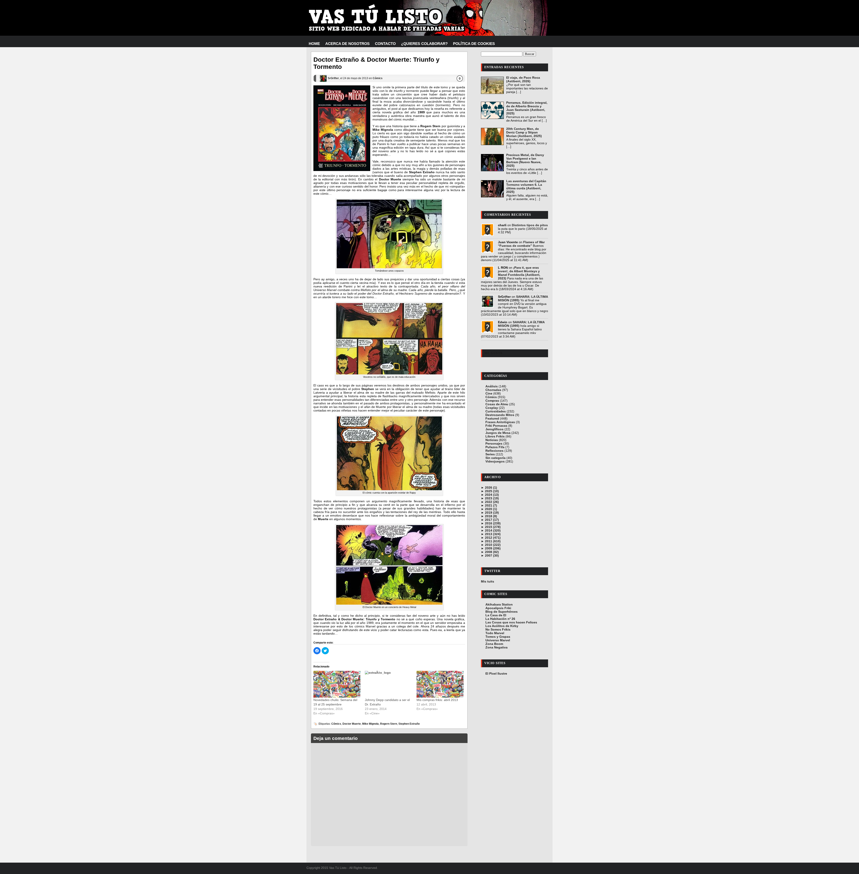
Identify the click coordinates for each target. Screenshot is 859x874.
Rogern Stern (388, 723)
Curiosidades (495, 411)
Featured (492, 418)
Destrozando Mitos (499, 415)
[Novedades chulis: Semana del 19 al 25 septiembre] (336, 684)
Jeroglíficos (494, 429)
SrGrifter (333, 78)
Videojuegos (495, 461)
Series (490, 454)
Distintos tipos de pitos (530, 225)
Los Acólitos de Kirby (501, 626)
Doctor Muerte (351, 723)
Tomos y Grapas (497, 636)
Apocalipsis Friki (498, 608)
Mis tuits (487, 581)
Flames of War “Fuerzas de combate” (521, 243)
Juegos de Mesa (497, 433)
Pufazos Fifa (494, 447)
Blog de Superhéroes (501, 611)
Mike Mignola (370, 723)
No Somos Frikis (497, 629)
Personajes (493, 443)
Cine (488, 393)
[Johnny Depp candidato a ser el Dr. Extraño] (388, 684)
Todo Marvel (494, 633)
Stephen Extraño (409, 723)
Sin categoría (495, 458)
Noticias (491, 440)
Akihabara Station (499, 604)
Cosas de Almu (496, 404)
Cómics (378, 78)
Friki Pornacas (496, 425)
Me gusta (493, 353)
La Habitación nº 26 (500, 619)
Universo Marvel (497, 640)
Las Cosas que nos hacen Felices (511, 622)
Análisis (491, 386)
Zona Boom (494, 644)
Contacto (385, 44)
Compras (492, 400)
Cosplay (491, 408)
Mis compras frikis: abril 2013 (437, 700)
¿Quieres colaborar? (424, 44)
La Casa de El (495, 615)
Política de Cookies (474, 44)
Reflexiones (494, 450)
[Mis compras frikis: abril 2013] (440, 684)
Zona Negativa (496, 647)
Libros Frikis (495, 436)
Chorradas (493, 390)
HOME (314, 44)
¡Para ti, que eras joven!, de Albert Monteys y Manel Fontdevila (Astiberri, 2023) (519, 273)
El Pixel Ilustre (496, 673)
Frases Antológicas (500, 422)
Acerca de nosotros (347, 44)
